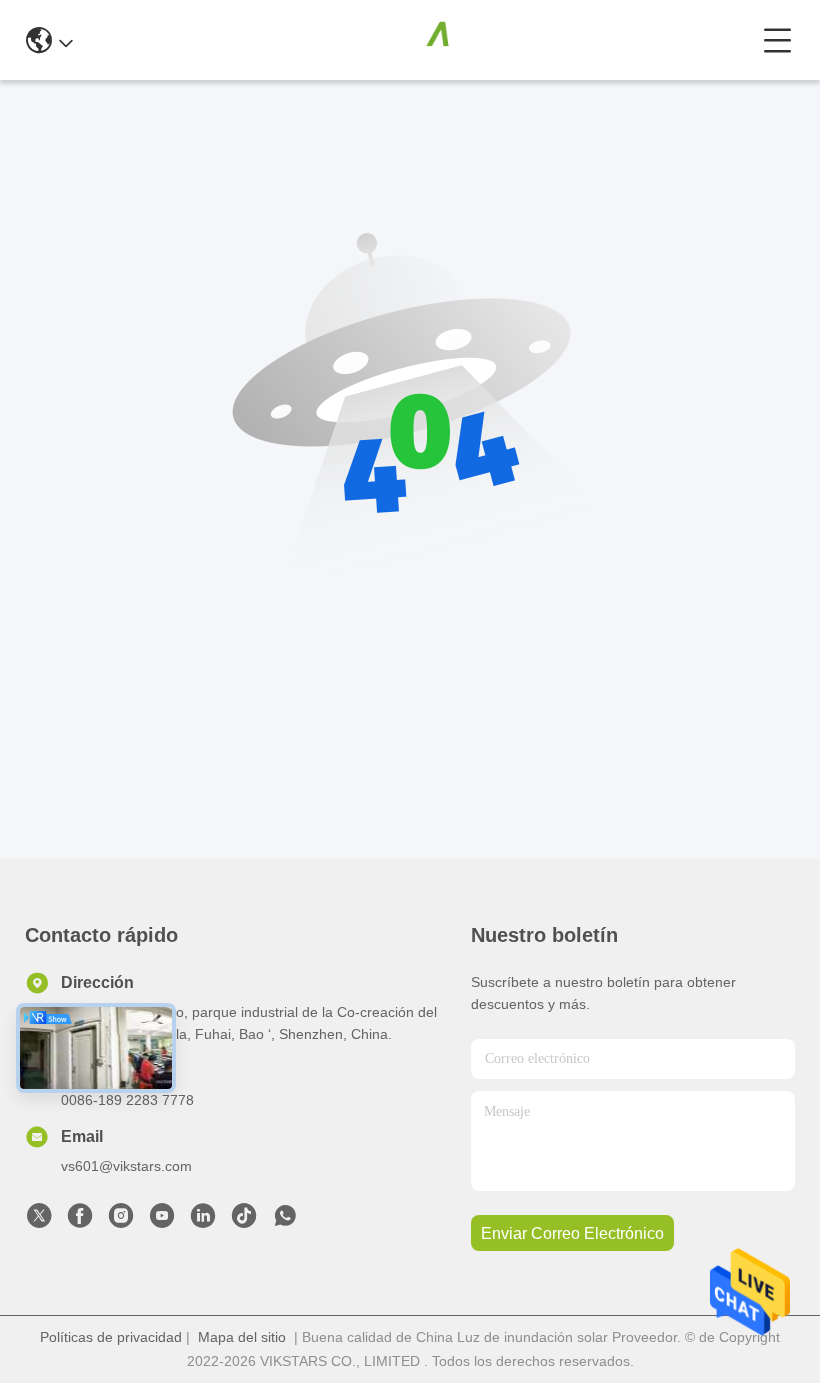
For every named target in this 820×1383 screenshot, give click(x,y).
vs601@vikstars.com (126, 1166)
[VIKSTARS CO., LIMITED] (417, 40)
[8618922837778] (285, 1221)
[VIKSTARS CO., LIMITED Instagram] (121, 1221)
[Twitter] (39, 1221)
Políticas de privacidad (111, 1337)
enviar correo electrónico (572, 1233)
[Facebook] (80, 1221)
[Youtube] (162, 1221)
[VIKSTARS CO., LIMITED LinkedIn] (203, 1221)
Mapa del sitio (242, 1337)
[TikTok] (244, 1221)
